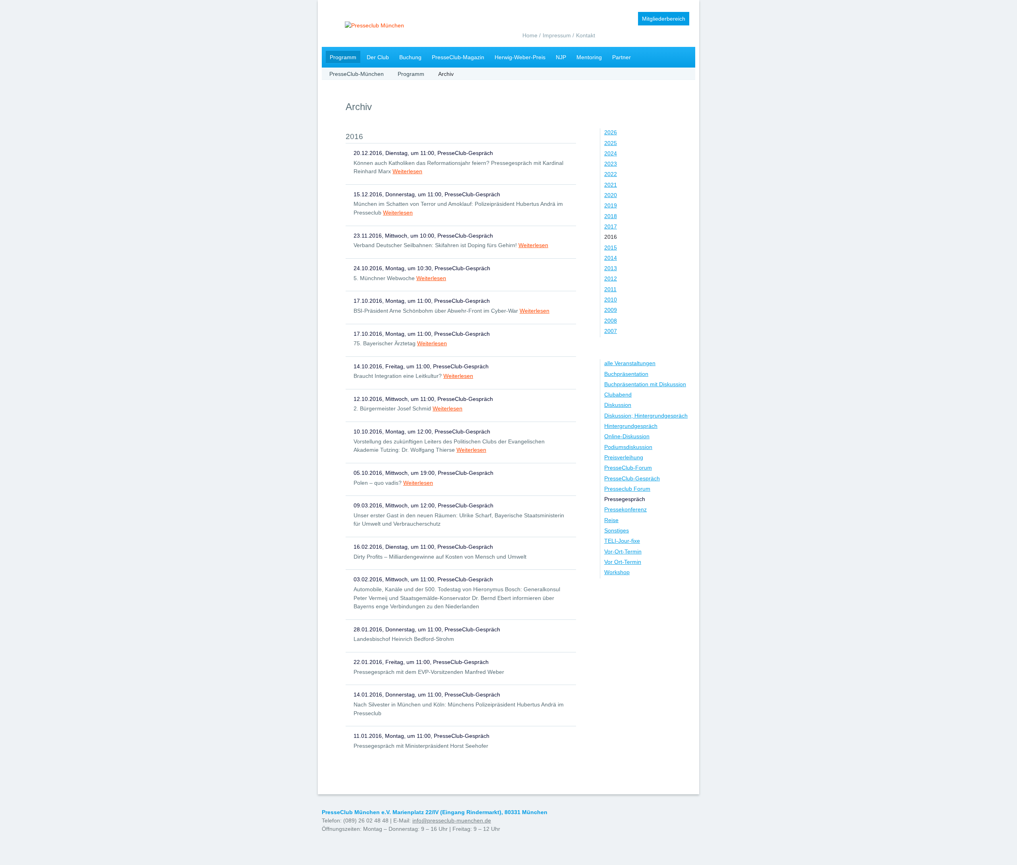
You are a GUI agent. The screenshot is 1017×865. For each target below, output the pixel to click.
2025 (610, 143)
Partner (621, 57)
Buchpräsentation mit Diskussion (645, 384)
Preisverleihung (623, 457)
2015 (610, 247)
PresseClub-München (356, 74)
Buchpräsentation (626, 374)
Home (530, 35)
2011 (610, 289)
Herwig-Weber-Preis (520, 57)
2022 (610, 174)
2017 (610, 226)
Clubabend (618, 394)
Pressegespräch (624, 499)
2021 (610, 185)
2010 (610, 299)
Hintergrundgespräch (630, 426)
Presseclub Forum (627, 489)
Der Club (378, 57)
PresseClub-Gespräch (632, 478)
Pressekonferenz (625, 509)
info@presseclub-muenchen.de (451, 820)
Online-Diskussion (627, 436)
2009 (610, 310)
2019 (610, 205)
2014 (610, 258)
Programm (343, 57)
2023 (610, 164)
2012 (610, 278)
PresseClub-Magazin (458, 57)
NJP (561, 57)
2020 (610, 195)
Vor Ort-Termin (622, 562)
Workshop (617, 572)
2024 (610, 153)
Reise (611, 520)
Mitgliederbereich (663, 18)
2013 (610, 268)
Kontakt (585, 35)
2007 (610, 331)
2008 (610, 320)
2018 (610, 216)
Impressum (557, 35)
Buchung (410, 57)
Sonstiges (616, 530)
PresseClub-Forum (628, 467)
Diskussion (617, 405)
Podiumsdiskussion (628, 447)
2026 (610, 132)
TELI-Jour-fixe (622, 541)
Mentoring (589, 57)
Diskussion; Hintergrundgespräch (646, 415)
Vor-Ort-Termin (623, 551)
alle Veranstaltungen (629, 363)
